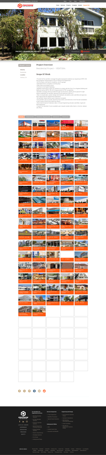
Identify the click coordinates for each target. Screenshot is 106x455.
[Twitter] (24, 392)
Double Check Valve (52, 429)
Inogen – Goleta (65, 171)
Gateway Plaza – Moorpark (53, 357)
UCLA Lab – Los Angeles (80, 171)
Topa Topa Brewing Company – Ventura (51, 347)
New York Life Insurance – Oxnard (24, 380)
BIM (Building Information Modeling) (68, 421)
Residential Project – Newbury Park (80, 270)
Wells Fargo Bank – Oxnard (67, 346)
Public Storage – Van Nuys (24, 127)
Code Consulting (66, 423)
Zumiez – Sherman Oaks (81, 346)
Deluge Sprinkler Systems (36, 430)
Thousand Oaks (58, 452)
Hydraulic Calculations (68, 418)
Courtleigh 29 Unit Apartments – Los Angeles (52, 380)
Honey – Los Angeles (51, 335)
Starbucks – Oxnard (65, 313)
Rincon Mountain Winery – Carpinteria (52, 172)
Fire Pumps (35, 437)
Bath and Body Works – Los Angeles (39, 358)
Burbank (41, 448)
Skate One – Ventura (23, 302)
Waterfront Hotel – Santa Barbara (67, 183)
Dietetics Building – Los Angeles (24, 248)
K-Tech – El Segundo (23, 368)
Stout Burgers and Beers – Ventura (81, 215)
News (75, 1)
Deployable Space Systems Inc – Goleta (24, 205)
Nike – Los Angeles (65, 335)
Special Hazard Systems (53, 419)
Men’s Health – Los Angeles (37, 161)
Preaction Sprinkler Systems (37, 423)
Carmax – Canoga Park (80, 324)
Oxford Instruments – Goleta (23, 183)
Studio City (50, 452)
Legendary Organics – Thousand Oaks (51, 183)
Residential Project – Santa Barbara (37, 281)
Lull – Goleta (64, 302)
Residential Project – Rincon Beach (51, 270)
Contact (80, 5)
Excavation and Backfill (53, 431)
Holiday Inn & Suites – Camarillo (37, 336)
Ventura (72, 452)
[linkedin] (23, 422)
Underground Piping (37, 439)
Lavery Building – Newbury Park (67, 358)
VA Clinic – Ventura (37, 237)
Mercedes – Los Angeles (24, 149)
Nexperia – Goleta (65, 149)
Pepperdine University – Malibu (80, 161)
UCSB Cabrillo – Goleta (38, 182)
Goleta (72, 448)
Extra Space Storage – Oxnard (23, 336)
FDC (49, 427)
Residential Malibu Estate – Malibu (38, 303)
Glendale (67, 448)
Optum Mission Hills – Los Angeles (67, 139)
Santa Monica (83, 450)
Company (74, 5)
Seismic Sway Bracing (38, 432)
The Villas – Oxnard (23, 160)
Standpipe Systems (37, 435)
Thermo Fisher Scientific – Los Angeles (67, 380)
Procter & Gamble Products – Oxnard (37, 194)
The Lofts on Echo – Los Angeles (81, 358)
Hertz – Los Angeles (66, 258)
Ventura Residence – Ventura (80, 369)
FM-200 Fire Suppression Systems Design (68, 427)
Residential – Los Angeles (24, 138)
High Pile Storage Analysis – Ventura (67, 270)
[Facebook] (19, 392)
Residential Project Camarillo (66, 292)
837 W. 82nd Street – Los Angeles (38, 325)
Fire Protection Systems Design (68, 415)
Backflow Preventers (52, 416)
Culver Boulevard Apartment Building (23, 314)
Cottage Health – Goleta (52, 127)
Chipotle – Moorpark (80, 302)
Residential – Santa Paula (24, 258)
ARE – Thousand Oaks (66, 193)
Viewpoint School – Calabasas (51, 369)
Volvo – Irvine (36, 149)
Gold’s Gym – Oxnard (23, 324)
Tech (70, 1)
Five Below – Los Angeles (52, 204)
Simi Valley (43, 452)
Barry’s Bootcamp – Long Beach (67, 325)
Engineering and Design (67, 411)
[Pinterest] (29, 392)
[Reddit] (44, 392)
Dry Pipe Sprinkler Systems (37, 420)
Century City (54, 448)
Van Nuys (66, 452)
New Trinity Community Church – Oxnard (66, 237)
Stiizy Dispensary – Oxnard (81, 182)
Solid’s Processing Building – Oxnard (24, 347)
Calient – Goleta (65, 215)
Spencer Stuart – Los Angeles (23, 226)
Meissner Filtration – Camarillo (80, 226)
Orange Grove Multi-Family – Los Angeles (81, 336)
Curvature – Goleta (37, 204)
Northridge (40, 450)
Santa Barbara (75, 450)
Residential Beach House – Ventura (52, 303)
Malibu (34, 450)
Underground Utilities (52, 424)
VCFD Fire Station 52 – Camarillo (66, 248)
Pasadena (52, 450)
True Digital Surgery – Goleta (80, 248)
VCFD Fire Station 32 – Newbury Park (37, 248)
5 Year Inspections (52, 414)
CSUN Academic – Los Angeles (37, 215)
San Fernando (60, 450)
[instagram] (27, 422)
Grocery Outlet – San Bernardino (51, 314)
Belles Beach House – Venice (23, 172)
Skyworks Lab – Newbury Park (52, 237)
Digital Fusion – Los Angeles (23, 270)
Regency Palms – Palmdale (81, 291)
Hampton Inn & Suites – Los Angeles (80, 259)
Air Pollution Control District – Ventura (51, 248)
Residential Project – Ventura (37, 292)
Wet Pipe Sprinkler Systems (37, 416)
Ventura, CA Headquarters (29, 1)
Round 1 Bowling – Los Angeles (66, 161)
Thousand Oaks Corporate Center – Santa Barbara (81, 205)
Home (57, 5)
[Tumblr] (34, 392)
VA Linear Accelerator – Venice (38, 172)
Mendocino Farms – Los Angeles (52, 215)
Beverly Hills (35, 448)
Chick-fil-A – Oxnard (80, 138)
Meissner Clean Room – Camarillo (52, 161)
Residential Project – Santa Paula (66, 281)
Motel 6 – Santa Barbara (66, 368)
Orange (47, 450)
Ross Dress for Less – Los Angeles (81, 314)
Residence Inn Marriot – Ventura (38, 226)
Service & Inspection (51, 411)
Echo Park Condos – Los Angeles (52, 194)
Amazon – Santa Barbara (52, 324)
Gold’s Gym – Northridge (24, 237)
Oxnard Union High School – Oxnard (52, 226)
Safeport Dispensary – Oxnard (23, 194)
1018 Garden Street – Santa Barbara (25, 215)
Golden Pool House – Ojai (52, 258)
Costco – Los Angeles (37, 127)
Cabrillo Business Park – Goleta (38, 259)
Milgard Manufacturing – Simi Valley (81, 150)
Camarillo (47, 448)
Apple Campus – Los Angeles (51, 139)
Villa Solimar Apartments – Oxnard (25, 358)
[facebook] (19, 422)
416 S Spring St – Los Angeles (80, 281)
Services (63, 5)
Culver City (61, 448)
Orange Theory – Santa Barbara (66, 226)
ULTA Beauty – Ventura (38, 379)
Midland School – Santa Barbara (52, 150)
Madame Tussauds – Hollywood (66, 128)
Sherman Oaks (35, 452)
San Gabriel (67, 450)
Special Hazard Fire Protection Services (37, 426)
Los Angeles (86, 448)
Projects (68, 5)
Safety (65, 1)
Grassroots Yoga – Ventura (81, 127)
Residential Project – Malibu (80, 237)
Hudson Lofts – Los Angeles (37, 369)
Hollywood (78, 448)
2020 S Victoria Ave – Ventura (23, 281)
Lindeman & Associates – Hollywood (38, 139)
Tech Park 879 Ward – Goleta (37, 347)
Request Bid (82, 1)
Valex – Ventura (79, 193)
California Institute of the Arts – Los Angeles (67, 205)
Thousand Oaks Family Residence (38, 314)
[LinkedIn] (39, 392)
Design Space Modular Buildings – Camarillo (23, 292)
